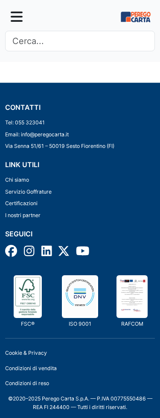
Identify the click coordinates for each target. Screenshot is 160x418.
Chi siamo (17, 180)
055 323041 (30, 122)
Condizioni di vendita (31, 368)
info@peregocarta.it (45, 134)
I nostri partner (23, 215)
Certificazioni (21, 203)
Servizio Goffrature (28, 191)
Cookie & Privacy (26, 353)
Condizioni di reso (27, 383)
